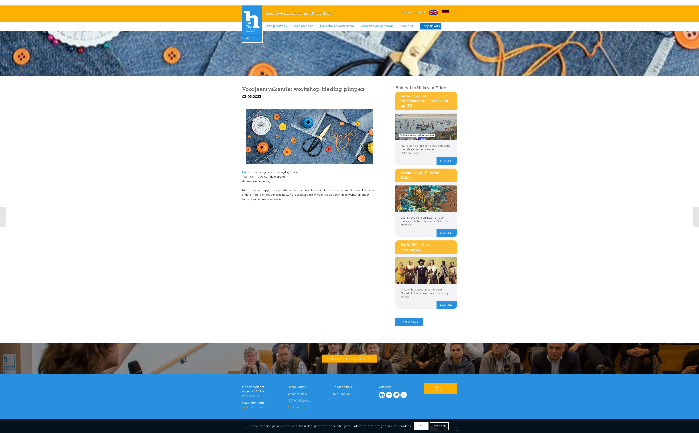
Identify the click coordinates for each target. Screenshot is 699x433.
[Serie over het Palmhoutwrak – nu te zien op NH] (426, 127)
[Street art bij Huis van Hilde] (426, 198)
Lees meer (446, 160)
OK (421, 426)
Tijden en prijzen (253, 407)
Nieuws (406, 12)
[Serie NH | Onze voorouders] (426, 270)
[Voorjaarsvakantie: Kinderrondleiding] (696, 217)
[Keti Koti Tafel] (3, 217)
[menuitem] (276, 26)
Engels (433, 12)
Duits (445, 12)
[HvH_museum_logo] (252, 23)
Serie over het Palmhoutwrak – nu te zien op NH (424, 101)
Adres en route (298, 407)
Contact (420, 12)
